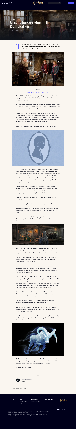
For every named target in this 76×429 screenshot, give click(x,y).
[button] (5, 8)
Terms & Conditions (23, 401)
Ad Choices (22, 403)
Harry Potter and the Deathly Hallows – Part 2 (38, 92)
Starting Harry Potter (48, 399)
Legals (32, 403)
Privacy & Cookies (34, 399)
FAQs (21, 399)
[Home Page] (38, 3)
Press (9, 401)
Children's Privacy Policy (35, 401)
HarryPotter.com (23, 411)
